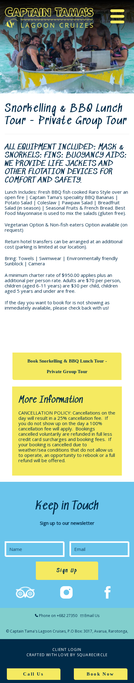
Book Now (100, 673)
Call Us (33, 673)
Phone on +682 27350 (58, 615)
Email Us (91, 615)
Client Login (66, 649)
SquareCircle (92, 654)
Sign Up (66, 571)
